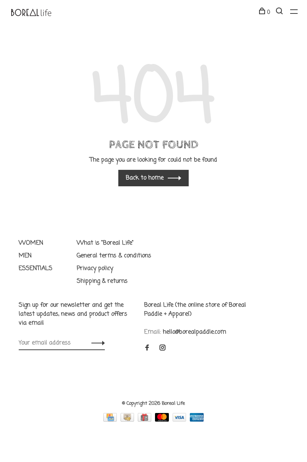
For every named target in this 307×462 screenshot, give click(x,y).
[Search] (280, 12)
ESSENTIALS (35, 268)
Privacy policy (95, 268)
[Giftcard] (145, 420)
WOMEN (31, 243)
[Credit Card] (111, 420)
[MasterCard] (163, 420)
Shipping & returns (102, 281)
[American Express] (197, 420)
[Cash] (128, 420)
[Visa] (180, 420)
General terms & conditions (114, 255)
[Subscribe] (96, 343)
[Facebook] (147, 348)
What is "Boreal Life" (105, 243)
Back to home (145, 178)
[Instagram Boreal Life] (162, 348)
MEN (25, 255)
